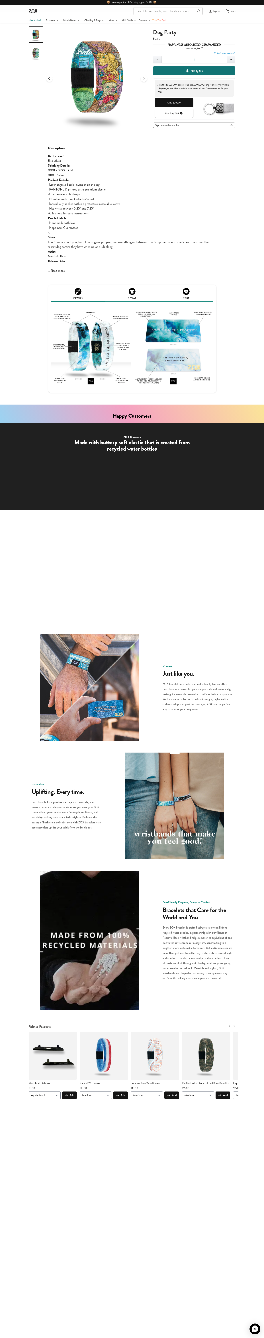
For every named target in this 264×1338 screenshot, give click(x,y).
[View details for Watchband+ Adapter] (53, 1056)
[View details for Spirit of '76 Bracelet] (104, 1056)
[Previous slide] (49, 78)
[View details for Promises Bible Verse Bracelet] (155, 1056)
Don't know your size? (226, 52)
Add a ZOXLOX (174, 102)
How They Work (172, 113)
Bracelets (50, 20)
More (111, 20)
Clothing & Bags (92, 20)
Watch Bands (69, 20)
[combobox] (168, 11)
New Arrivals (35, 20)
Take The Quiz (159, 20)
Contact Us (144, 20)
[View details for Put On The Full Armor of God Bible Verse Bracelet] (206, 1056)
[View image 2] (36, 53)
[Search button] (198, 11)
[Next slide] (144, 78)
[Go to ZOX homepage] (33, 11)
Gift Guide (127, 20)
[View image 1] (36, 34)
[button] (254, 1328)
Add (71, 1095)
